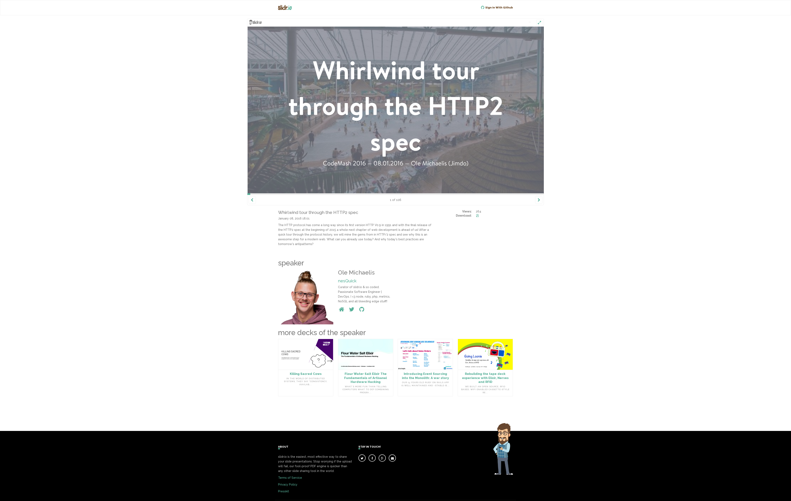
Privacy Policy (287, 484)
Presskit (283, 491)
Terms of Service (290, 477)
